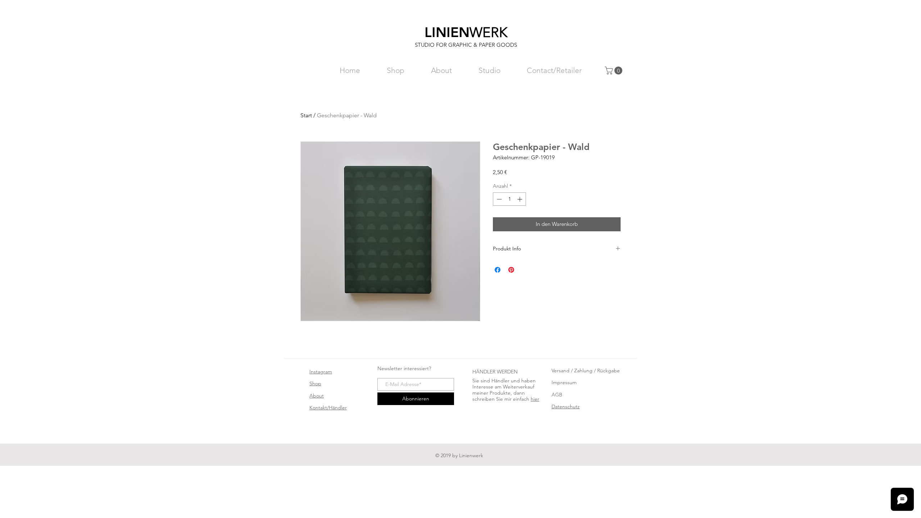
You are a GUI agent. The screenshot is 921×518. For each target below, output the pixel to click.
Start (306, 115)
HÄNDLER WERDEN (495, 371)
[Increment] (520, 199)
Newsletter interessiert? (404, 368)
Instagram (320, 371)
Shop (315, 383)
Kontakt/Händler (328, 407)
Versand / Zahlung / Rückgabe (586, 370)
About (316, 395)
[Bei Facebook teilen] (497, 269)
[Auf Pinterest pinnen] (511, 269)
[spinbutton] (509, 199)
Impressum (564, 382)
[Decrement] (498, 199)
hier (535, 399)
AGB (557, 394)
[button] (614, 70)
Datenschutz (566, 406)
